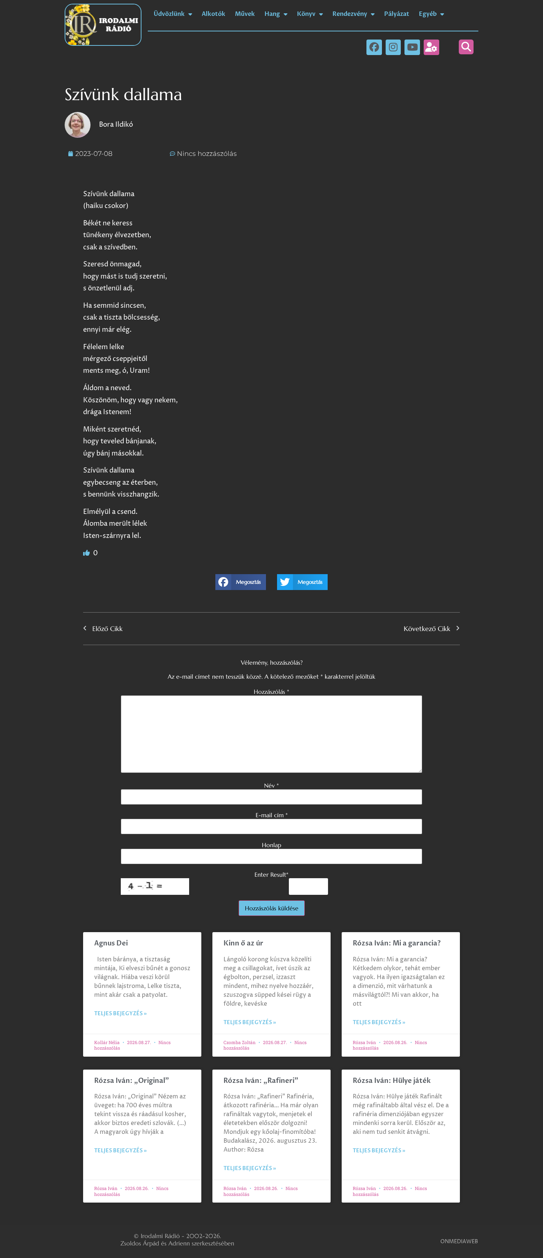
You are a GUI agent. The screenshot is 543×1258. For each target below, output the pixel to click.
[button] (466, 47)
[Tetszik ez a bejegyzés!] (87, 553)
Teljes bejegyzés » (120, 1013)
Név (271, 785)
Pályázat (396, 14)
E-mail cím (272, 815)
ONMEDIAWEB (459, 1241)
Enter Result (271, 874)
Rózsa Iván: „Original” (131, 1080)
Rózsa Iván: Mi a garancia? (397, 943)
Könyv (306, 14)
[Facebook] (374, 47)
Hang (272, 14)
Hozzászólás (271, 692)
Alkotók (213, 14)
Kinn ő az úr (243, 943)
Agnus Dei (111, 943)
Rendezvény (349, 14)
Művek (245, 14)
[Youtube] (412, 47)
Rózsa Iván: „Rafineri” (260, 1080)
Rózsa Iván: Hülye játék (392, 1080)
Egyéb (428, 14)
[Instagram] (393, 47)
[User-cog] (431, 47)
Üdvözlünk (169, 14)
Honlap (271, 845)
